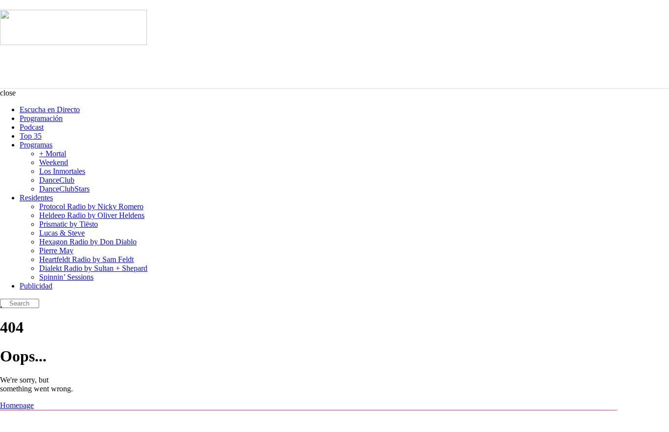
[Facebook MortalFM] (34, 421)
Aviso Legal (530, 421)
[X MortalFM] (48, 421)
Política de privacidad (575, 421)
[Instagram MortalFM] (20, 421)
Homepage (17, 405)
